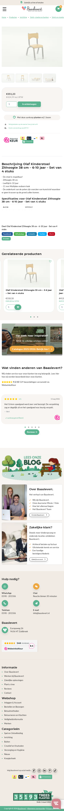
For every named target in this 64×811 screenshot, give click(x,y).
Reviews (31, 432)
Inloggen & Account (12, 702)
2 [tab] (34, 317)
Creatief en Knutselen (14, 746)
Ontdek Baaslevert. (38, 515)
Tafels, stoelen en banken (39, 17)
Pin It (51, 234)
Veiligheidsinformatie (13, 719)
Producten (13, 17)
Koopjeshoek (10, 758)
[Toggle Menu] (5, 9)
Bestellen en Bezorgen (14, 707)
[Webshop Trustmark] (57, 417)
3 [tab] (37, 317)
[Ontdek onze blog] (32, 467)
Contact (7, 693)
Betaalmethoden (11, 711)
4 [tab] (35, 427)
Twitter (42, 234)
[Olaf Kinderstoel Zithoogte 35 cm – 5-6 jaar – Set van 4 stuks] (29, 273)
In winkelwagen (29, 104)
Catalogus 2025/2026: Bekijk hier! (31, 349)
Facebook (7, 234)
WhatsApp (19, 234)
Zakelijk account (37, 559)
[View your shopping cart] (58, 9)
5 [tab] (39, 427)
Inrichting (23, 17)
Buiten (7, 742)
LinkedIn (31, 234)
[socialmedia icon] (34, 771)
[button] (51, 261)
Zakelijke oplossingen (13, 680)
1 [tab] (31, 317)
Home (4, 17)
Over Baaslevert (11, 672)
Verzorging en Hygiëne (14, 750)
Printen (6, 238)
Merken (7, 723)
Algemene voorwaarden (36, 808)
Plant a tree (9, 684)
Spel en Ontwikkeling (13, 733)
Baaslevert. (22, 808)
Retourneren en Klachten (15, 715)
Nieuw (7, 754)
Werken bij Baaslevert (14, 676)
